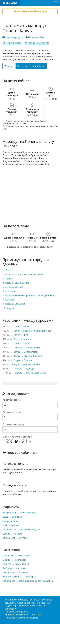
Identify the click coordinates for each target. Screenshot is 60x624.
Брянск (9, 278)
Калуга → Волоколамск (25, 351)
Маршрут (9, 66)
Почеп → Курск (21, 343)
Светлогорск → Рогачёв (15, 572)
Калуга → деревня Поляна (26, 364)
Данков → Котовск (12, 533)
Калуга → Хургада (24, 368)
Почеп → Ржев (21, 326)
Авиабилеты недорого (16, 614)
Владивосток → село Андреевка (19, 512)
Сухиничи (10, 299)
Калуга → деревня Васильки (28, 355)
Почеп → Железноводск (27, 347)
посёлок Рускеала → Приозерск (19, 576)
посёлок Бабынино (15, 303)
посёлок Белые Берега (17, 282)
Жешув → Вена (10, 521)
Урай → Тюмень (10, 525)
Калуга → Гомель (22, 360)
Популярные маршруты (17, 611)
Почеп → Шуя (20, 334)
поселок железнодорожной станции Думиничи (29, 295)
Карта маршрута (14, 37)
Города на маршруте (38, 42)
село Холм (10, 291)
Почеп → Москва (22, 339)
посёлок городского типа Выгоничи (24, 274)
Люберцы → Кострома (14, 568)
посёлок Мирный (14, 287)
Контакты (37, 614)
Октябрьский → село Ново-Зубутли (21, 529)
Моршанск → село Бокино (16, 555)
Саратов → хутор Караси (15, 563)
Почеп (8, 270)
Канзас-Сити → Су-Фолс (15, 537)
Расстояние (23, 66)
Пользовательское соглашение (21, 617)
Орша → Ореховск (12, 516)
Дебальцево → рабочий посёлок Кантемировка (27, 580)
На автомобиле (36, 37)
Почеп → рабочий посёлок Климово (32, 330)
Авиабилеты (39, 66)
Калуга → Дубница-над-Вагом (30, 372)
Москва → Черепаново (14, 559)
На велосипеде (13, 42)
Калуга (10, 308)
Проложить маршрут (18, 599)
